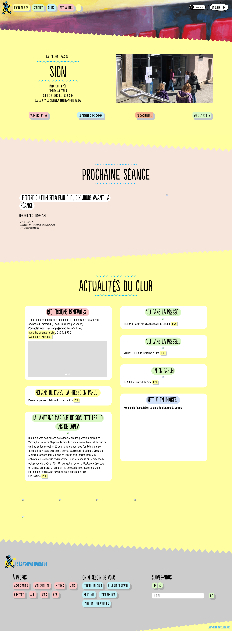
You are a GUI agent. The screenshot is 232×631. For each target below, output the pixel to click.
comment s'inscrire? (90, 115)
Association (21, 586)
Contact (19, 594)
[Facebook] (154, 585)
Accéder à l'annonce (40, 336)
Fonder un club (93, 586)
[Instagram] (160, 585)
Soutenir (89, 594)
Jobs (72, 586)
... (79, 8)
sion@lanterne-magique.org (65, 100)
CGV (55, 594)
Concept (38, 8)
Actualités (66, 8)
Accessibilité (144, 115)
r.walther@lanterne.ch (41, 332)
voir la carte (202, 115)
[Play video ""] (163, 436)
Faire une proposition (96, 603)
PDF (174, 323)
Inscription (218, 7)
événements (21, 8)
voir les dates (38, 115)
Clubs (51, 8)
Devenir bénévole (118, 586)
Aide (32, 594)
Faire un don (108, 594)
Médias (60, 586)
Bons (44, 594)
